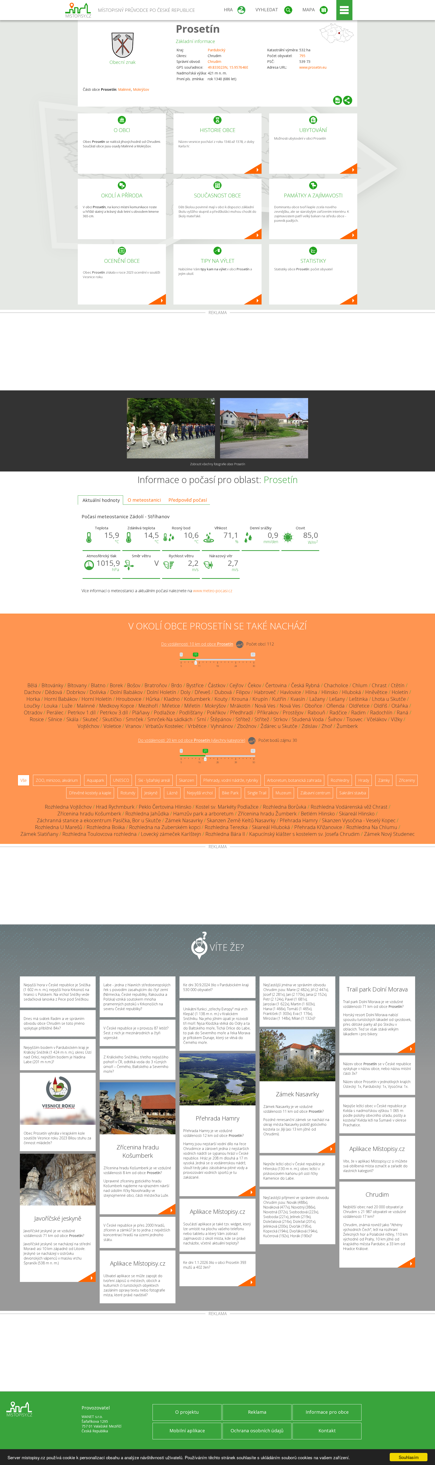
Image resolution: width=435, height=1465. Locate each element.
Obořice (313, 705)
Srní (201, 719)
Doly (185, 692)
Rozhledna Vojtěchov (68, 806)
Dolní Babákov (126, 692)
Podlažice (164, 712)
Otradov (33, 712)
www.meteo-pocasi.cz (212, 590)
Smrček (134, 719)
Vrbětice (197, 726)
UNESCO (121, 780)
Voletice (112, 726)
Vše (23, 780)
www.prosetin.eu (313, 67)
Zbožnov (246, 726)
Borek (116, 685)
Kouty (220, 699)
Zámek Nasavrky (184, 820)
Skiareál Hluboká (271, 827)
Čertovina (276, 685)
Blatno (98, 685)
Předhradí (241, 712)
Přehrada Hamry (299, 820)
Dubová (223, 692)
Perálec (55, 712)
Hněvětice (376, 692)
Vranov (133, 726)
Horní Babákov (60, 699)
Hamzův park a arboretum (203, 813)
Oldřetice (359, 705)
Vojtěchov (88, 726)
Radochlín (381, 712)
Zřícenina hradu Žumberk (267, 813)
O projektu (187, 1412)
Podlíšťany (191, 712)
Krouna (240, 699)
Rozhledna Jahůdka (147, 813)
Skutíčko (112, 719)
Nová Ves (265, 705)
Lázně (172, 793)
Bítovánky (52, 685)
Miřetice (171, 705)
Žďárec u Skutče (279, 726)
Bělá (32, 685)
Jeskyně (151, 793)
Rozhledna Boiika (106, 827)
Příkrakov (267, 712)
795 (302, 55)
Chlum (360, 685)
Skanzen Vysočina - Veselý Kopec (358, 820)
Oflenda (336, 705)
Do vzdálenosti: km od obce (197, 644)
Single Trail (256, 793)
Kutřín (279, 699)
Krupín (260, 699)
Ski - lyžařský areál (154, 780)
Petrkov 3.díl (114, 712)
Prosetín (198, 28)
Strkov (280, 719)
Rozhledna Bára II (225, 834)
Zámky (384, 780)
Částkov (216, 685)
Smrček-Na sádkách (170, 719)
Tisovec (354, 719)
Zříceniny (407, 780)
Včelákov (377, 719)
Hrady (363, 780)
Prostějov (293, 712)
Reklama (257, 1412)
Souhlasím (409, 1457)
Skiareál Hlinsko (357, 813)
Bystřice (195, 685)
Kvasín (298, 699)
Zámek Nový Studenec (389, 834)
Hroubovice (128, 699)
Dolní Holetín (161, 692)
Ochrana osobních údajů (257, 1431)
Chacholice (336, 685)
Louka (51, 705)
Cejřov (236, 685)
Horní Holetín (97, 699)
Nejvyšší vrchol (200, 793)
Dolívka (98, 692)
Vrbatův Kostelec (165, 726)
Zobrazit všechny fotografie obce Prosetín (217, 464)
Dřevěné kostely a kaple (90, 793)
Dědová (53, 692)
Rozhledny (340, 780)
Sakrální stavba (352, 793)
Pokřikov (216, 712)
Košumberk (197, 699)
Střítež (243, 719)
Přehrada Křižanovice (318, 827)
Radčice (338, 712)
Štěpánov (220, 719)
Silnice (55, 719)
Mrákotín (240, 705)
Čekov (254, 685)
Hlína (311, 692)
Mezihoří (148, 705)
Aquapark (95, 780)
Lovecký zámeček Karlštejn (171, 834)
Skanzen (186, 780)
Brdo (176, 685)
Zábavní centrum (315, 793)
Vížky (396, 719)
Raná (402, 712)
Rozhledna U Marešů (58, 827)
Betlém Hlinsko (318, 813)
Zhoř (326, 726)
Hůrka (153, 699)
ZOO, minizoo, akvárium (57, 780)
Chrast (379, 685)
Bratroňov (155, 685)
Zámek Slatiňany (39, 834)
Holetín (400, 692)
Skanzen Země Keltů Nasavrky (241, 820)
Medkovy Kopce (116, 705)
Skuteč (90, 719)
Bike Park (230, 793)
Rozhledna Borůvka (284, 806)
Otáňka (399, 705)
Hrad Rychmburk (115, 806)
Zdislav (309, 726)
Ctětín (398, 685)
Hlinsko (329, 692)
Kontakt (327, 1431)
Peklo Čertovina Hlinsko (165, 806)
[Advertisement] (217, 352)
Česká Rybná (305, 685)
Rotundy (127, 793)
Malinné (124, 89)
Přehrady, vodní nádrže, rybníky (230, 780)
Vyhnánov (222, 726)
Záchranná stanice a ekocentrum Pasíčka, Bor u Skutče (99, 820)
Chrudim (214, 61)
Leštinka (358, 699)
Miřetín (192, 705)
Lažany (317, 699)
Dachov (32, 692)
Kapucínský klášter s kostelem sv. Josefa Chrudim (304, 834)
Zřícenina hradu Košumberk (89, 813)
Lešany (337, 699)
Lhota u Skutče (389, 699)
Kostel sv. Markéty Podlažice (227, 806)
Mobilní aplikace (187, 1431)
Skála (72, 719)
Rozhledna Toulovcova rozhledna (99, 834)
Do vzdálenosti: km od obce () (191, 740)
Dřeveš (202, 692)
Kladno (172, 699)
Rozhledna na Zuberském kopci (164, 827)
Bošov (133, 685)
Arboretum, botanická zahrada (294, 780)
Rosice (37, 719)
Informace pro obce (327, 1412)
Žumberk (347, 726)
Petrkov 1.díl (82, 712)
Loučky (32, 705)
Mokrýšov (141, 89)
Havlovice (290, 692)
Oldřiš (380, 705)
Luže (67, 705)
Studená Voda (308, 719)
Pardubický (216, 50)
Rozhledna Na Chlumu (371, 827)
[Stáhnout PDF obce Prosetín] (337, 100)
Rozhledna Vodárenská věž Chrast (349, 806)
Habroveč (265, 692)
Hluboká (351, 692)
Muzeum (283, 793)
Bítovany (77, 685)
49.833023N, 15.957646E (228, 67)
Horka (33, 699)
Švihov (335, 719)
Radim (358, 712)
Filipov (243, 692)
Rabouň (316, 712)
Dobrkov (75, 692)
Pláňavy (141, 712)
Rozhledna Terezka (226, 827)
